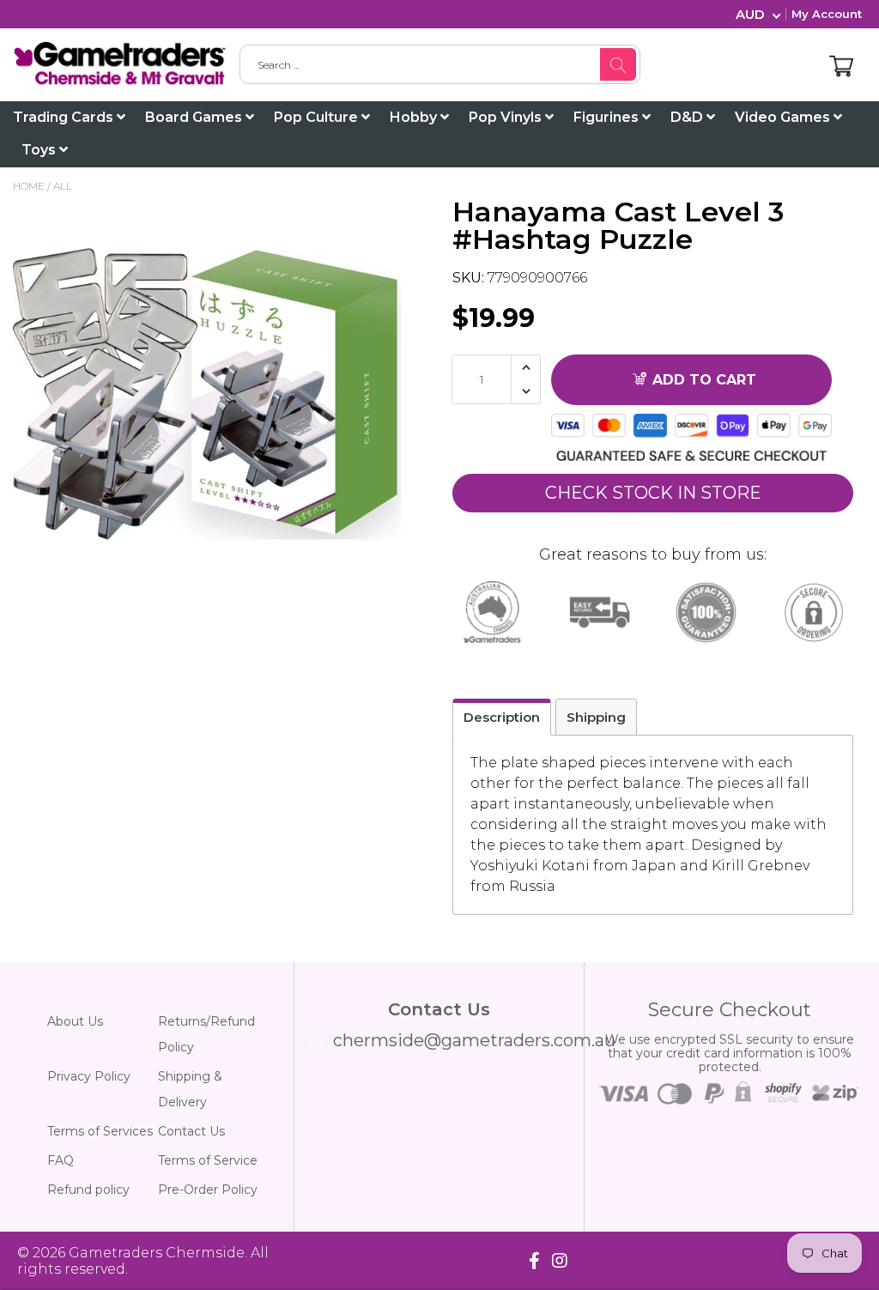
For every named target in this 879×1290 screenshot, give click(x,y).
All (62, 185)
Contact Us (191, 1131)
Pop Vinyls (507, 117)
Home (29, 185)
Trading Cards (65, 117)
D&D (688, 117)
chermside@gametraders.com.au (474, 1040)
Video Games (784, 117)
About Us (75, 1021)
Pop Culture (317, 117)
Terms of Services (100, 1131)
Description (502, 717)
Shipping (596, 717)
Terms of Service (208, 1160)
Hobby (415, 117)
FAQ (60, 1160)
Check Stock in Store (653, 492)
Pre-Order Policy (208, 1189)
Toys (40, 150)
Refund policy (88, 1189)
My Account (826, 14)
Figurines (607, 117)
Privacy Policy (88, 1076)
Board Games (195, 117)
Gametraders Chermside (157, 1253)
